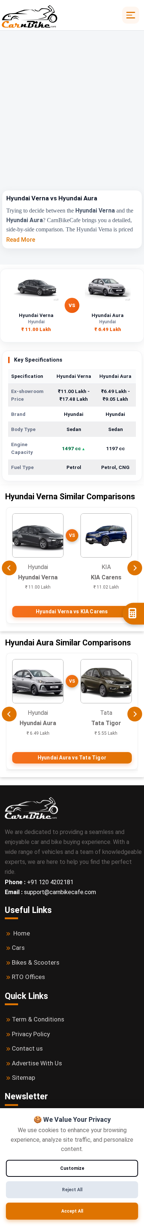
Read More (20, 239)
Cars (18, 947)
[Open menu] (130, 15)
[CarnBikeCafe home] (31, 807)
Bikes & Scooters (35, 962)
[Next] (134, 568)
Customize (72, 1168)
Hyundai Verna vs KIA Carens (72, 611)
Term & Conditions (38, 1019)
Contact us (27, 1048)
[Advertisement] (72, 114)
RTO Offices (28, 976)
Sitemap (23, 1077)
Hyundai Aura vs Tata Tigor (72, 758)
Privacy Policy (31, 1034)
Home (21, 933)
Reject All (72, 1189)
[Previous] (9, 568)
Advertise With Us (37, 1063)
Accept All (72, 1211)
